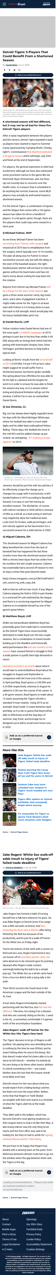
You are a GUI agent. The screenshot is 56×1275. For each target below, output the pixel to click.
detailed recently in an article (19, 666)
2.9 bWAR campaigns (30, 332)
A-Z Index (7, 1249)
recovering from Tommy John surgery (23, 243)
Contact (6, 1224)
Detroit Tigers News (19, 832)
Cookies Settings (35, 1249)
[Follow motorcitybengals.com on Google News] (49, 737)
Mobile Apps (9, 1229)
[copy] (19, 70)
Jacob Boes (11, 65)
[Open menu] (4, 4)
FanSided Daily (34, 1229)
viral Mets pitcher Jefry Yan (35, 957)
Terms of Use (9, 1239)
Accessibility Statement (39, 1244)
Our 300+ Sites (34, 1224)
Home (5, 832)
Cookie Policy (33, 1239)
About (5, 1219)
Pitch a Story (9, 1234)
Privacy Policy (33, 1234)
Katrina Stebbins (14, 867)
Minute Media (16, 1256)
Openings (31, 1219)
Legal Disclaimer (11, 1244)
